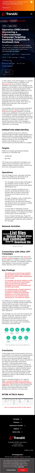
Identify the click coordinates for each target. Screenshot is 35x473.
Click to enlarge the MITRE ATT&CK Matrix (17, 407)
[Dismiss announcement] (31, 2)
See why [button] (5, 7)
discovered (5, 84)
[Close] (32, 460)
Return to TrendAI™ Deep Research (14, 21)
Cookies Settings (11, 470)
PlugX (4, 111)
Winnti (26, 256)
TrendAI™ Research (7, 66)
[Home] (17, 437)
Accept (23, 470)
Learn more (21, 466)
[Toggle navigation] (31, 13)
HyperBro (14, 111)
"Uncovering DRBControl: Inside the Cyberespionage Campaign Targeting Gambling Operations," (16, 382)
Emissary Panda (7, 258)
